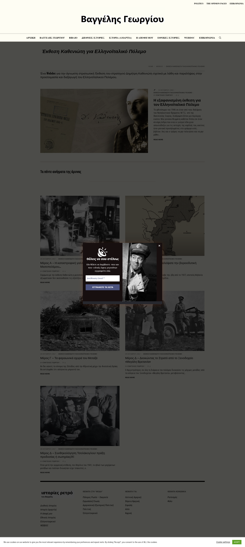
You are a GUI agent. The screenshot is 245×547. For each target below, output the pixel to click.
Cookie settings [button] (223, 542)
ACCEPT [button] (237, 542)
